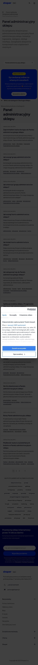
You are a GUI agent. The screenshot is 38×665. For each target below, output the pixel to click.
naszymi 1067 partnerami (17, 325)
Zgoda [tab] (4, 315)
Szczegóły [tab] (13, 315)
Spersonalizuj (18, 354)
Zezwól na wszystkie (19, 348)
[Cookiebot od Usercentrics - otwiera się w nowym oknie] (27, 309)
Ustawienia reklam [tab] (25, 315)
